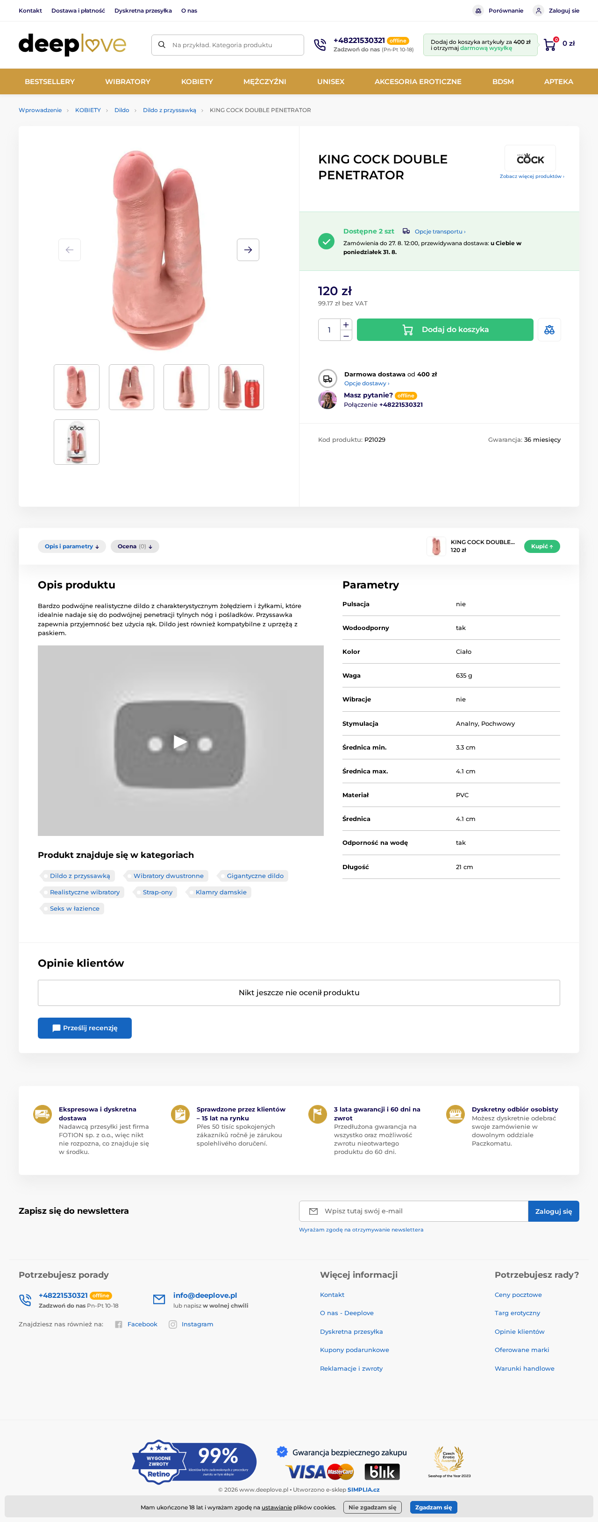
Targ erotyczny (517, 1313)
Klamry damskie (221, 892)
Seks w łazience (75, 908)
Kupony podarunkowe (354, 1349)
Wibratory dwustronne (169, 875)
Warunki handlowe (525, 1368)
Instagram (198, 1324)
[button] (248, 250)
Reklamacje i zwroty (351, 1368)
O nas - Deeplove (347, 1313)
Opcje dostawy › (367, 383)
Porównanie (506, 10)
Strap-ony (157, 892)
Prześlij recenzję (89, 1028)
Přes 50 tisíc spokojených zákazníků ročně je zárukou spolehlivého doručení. (239, 1135)
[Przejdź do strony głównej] (72, 45)
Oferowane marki (522, 1349)
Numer (330, 330)
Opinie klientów (520, 1331)
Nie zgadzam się (373, 1507)
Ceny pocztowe (518, 1294)
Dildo (121, 109)
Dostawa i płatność (78, 10)
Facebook (142, 1324)
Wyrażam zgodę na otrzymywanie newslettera (361, 1229)
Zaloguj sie (564, 10)
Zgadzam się (433, 1507)
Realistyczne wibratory (85, 892)
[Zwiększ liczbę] (346, 324)
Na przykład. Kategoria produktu (222, 45)
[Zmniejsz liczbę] (346, 335)
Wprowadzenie (40, 109)
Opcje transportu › (440, 231)
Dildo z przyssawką (169, 109)
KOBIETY (88, 109)
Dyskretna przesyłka (143, 10)
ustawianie (277, 1507)
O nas (189, 10)
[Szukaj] (161, 45)
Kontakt (30, 10)
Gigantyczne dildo (255, 875)
